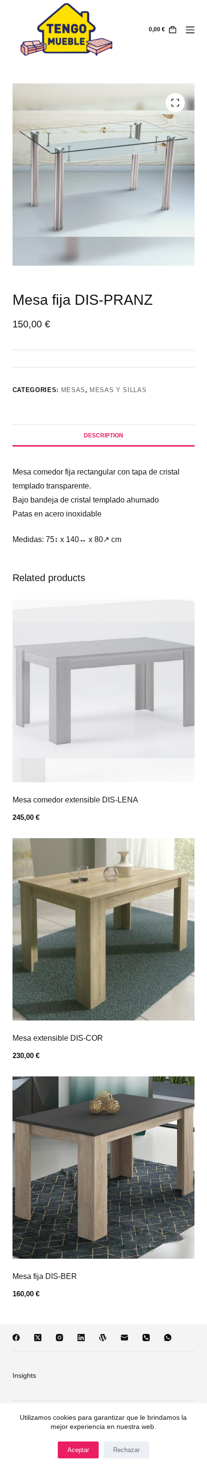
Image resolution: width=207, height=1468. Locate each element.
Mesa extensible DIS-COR (58, 1038)
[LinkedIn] (81, 1337)
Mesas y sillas (118, 390)
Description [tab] (103, 435)
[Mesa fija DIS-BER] (103, 1167)
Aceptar (78, 1450)
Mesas (73, 390)
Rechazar (126, 1450)
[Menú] (190, 30)
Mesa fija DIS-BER (45, 1276)
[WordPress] (102, 1337)
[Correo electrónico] (124, 1337)
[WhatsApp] (167, 1337)
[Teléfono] (146, 1337)
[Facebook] (16, 1337)
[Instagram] (59, 1337)
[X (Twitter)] (37, 1337)
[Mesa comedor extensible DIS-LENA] (103, 690)
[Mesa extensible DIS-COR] (103, 929)
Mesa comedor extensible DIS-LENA (75, 800)
